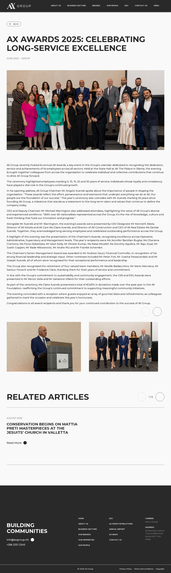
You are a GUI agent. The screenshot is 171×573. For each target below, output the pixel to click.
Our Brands (84, 534)
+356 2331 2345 (16, 544)
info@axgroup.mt (18, 539)
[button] (145, 311)
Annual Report (117, 529)
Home (81, 518)
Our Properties (86, 540)
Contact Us (115, 540)
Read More (14, 442)
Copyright (160, 569)
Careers (149, 518)
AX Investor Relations (121, 524)
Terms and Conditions (143, 569)
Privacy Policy (125, 569)
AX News (113, 534)
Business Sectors (87, 529)
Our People (84, 545)
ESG (111, 518)
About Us (83, 524)
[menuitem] (56, 6)
